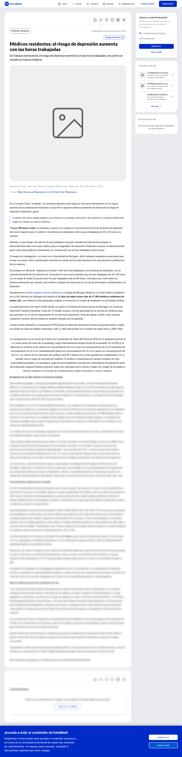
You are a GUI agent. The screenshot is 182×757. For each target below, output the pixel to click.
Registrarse (163, 737)
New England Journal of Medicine (45, 292)
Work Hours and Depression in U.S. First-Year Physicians (47, 192)
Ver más (155, 106)
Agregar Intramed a (113, 37)
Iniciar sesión (163, 745)
